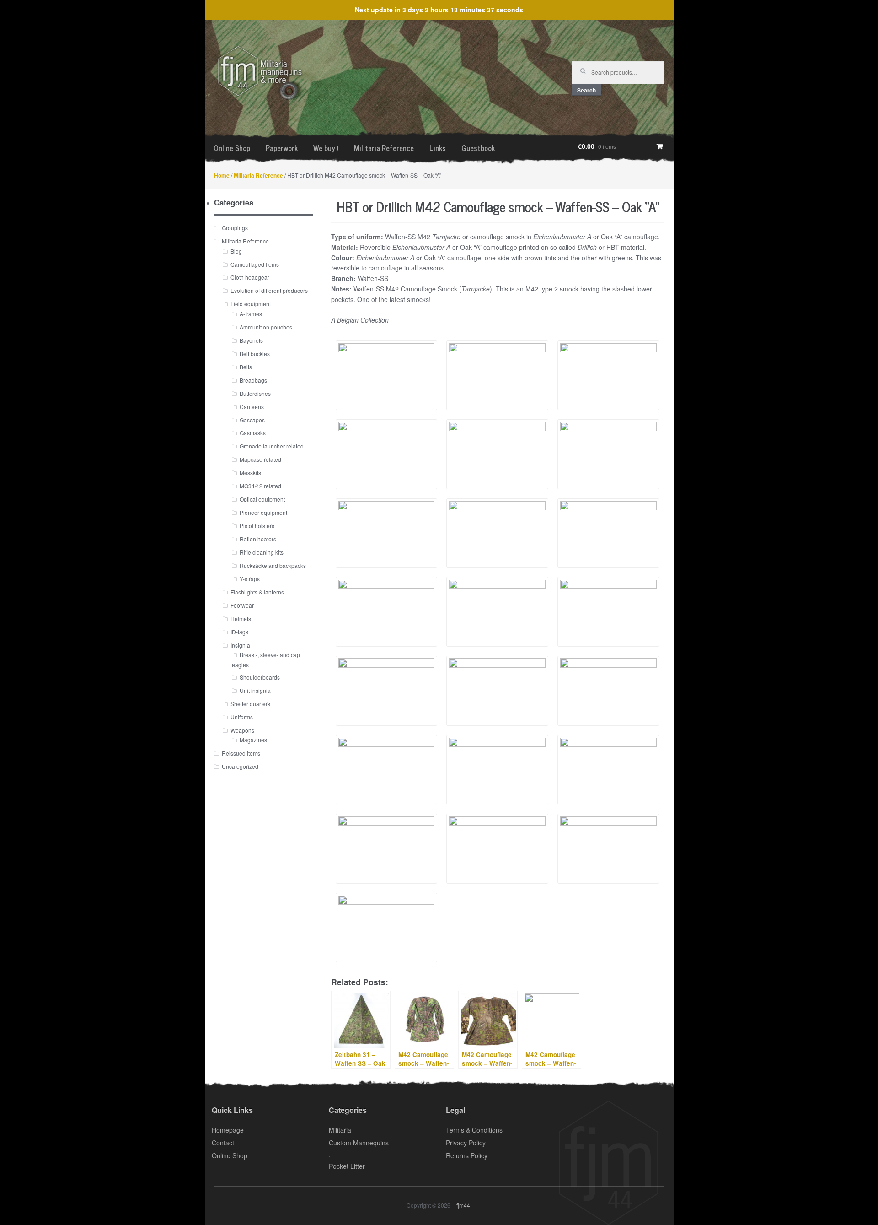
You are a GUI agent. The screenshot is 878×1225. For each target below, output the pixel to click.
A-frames (251, 314)
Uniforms (241, 717)
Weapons (242, 730)
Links (437, 148)
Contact (223, 1142)
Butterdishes (255, 393)
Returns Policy (466, 1155)
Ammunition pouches (266, 327)
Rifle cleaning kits (262, 552)
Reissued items (241, 753)
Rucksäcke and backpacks (273, 565)
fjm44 (463, 1205)
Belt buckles (255, 353)
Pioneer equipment (263, 512)
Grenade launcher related (272, 446)
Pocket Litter (347, 1166)
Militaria (340, 1129)
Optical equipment (262, 499)
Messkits (250, 472)
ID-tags (239, 632)
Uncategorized (240, 766)
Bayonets (251, 340)
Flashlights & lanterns (257, 592)
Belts (246, 367)
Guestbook (478, 148)
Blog (236, 251)
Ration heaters (258, 539)
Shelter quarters (250, 703)
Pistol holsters (257, 525)
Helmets (240, 618)
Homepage (228, 1129)
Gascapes (252, 420)
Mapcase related (260, 459)
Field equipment (250, 304)
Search (586, 90)
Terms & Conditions (474, 1129)
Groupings (235, 228)
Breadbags (253, 380)
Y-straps (250, 579)
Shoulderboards (260, 677)
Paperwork (282, 148)
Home (222, 175)
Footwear (242, 605)
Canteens (252, 406)
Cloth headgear (249, 277)
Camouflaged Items (254, 264)
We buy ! (325, 148)
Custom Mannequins (359, 1142)
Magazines (253, 740)
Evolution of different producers (269, 290)
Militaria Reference (384, 148)
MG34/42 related (260, 486)
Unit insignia (255, 690)
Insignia (240, 645)
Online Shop (232, 148)
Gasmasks (253, 433)
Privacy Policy (466, 1142)
